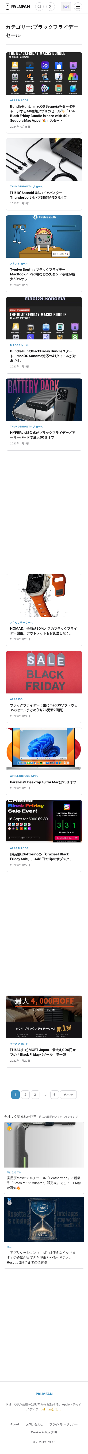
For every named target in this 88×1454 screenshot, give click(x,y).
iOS (20, 699)
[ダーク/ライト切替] (50, 6)
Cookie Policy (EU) (44, 1432)
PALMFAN (44, 1394)
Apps (14, 100)
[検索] (39, 6)
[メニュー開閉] (78, 6)
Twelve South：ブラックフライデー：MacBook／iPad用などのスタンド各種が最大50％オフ (42, 274)
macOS (23, 100)
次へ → (68, 1094)
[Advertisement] (44, 512)
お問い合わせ (34, 1424)
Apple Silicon (20, 775)
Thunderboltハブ (22, 186)
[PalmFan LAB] (66, 6)
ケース (29, 622)
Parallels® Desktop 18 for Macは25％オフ (43, 782)
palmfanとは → (51, 1409)
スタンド (15, 263)
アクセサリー (17, 622)
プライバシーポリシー (64, 1424)
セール (39, 186)
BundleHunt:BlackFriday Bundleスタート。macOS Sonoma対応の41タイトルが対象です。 (43, 355)
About (14, 1424)
